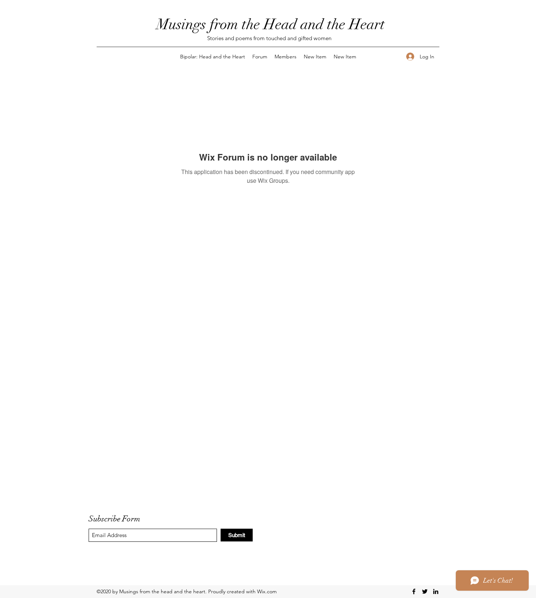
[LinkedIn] (435, 591)
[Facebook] (413, 591)
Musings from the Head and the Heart (270, 24)
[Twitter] (424, 591)
